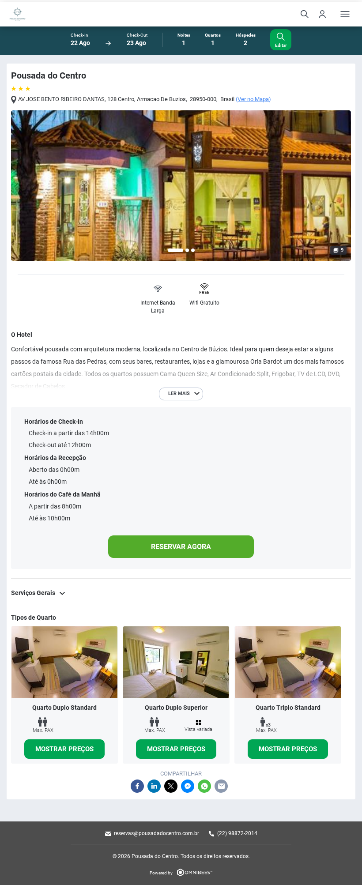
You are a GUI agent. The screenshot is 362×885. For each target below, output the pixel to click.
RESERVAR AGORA (181, 546)
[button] (175, 250)
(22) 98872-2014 (237, 833)
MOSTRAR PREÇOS (64, 749)
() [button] (253, 99)
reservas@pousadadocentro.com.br (156, 833)
